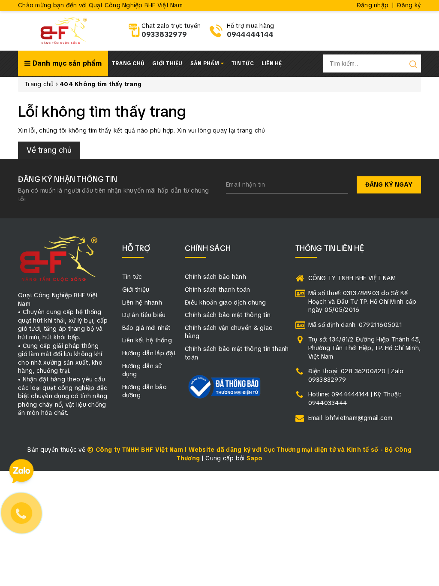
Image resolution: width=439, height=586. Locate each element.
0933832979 (164, 34)
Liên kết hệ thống (147, 340)
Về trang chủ (49, 150)
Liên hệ (272, 63)
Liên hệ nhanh (142, 302)
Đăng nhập (372, 5)
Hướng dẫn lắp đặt (149, 353)
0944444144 (250, 34)
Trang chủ (128, 63)
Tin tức (243, 63)
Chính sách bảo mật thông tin (228, 315)
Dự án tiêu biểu (144, 315)
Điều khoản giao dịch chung (225, 302)
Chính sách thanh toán (217, 289)
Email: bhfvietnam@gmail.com (350, 418)
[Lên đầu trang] (426, 403)
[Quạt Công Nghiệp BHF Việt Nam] (63, 30)
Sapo (255, 458)
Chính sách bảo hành (215, 277)
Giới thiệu (167, 63)
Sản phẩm (205, 63)
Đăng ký (409, 5)
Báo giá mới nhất (146, 328)
